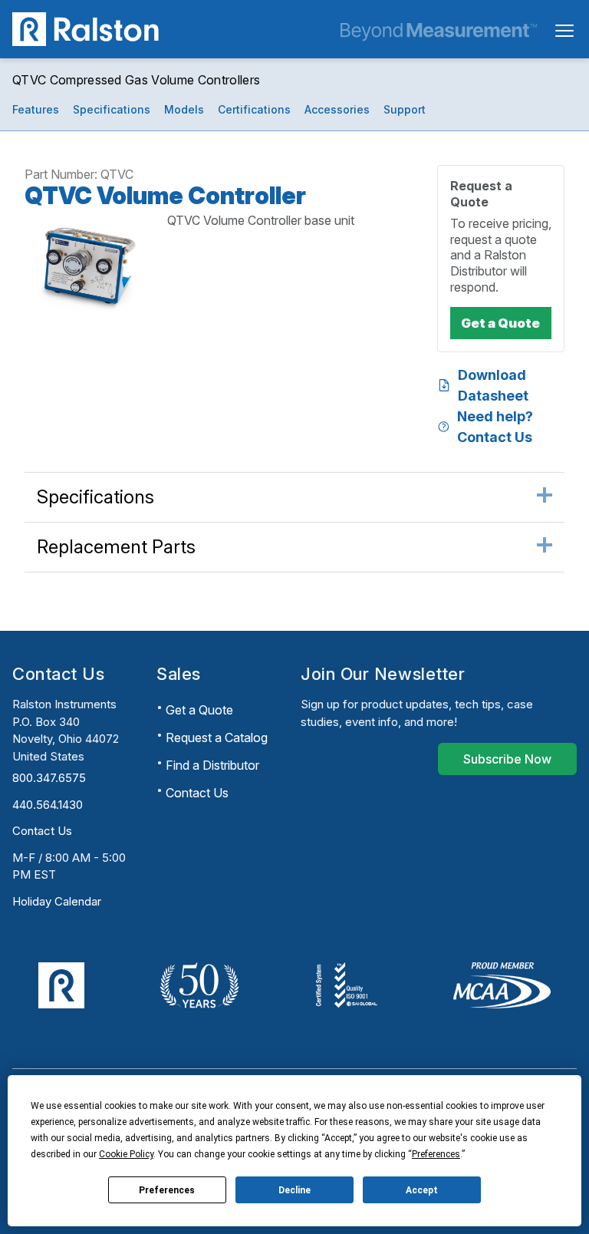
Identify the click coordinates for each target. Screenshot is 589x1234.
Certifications (254, 109)
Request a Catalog (217, 737)
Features (35, 109)
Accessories (337, 109)
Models (184, 109)
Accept (422, 1190)
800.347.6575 (49, 777)
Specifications (111, 109)
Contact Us (42, 830)
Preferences (167, 1190)
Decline (294, 1190)
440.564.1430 (47, 804)
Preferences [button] (436, 1154)
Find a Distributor (212, 765)
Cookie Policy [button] (126, 1154)
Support (404, 109)
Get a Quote (199, 710)
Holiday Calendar (56, 901)
